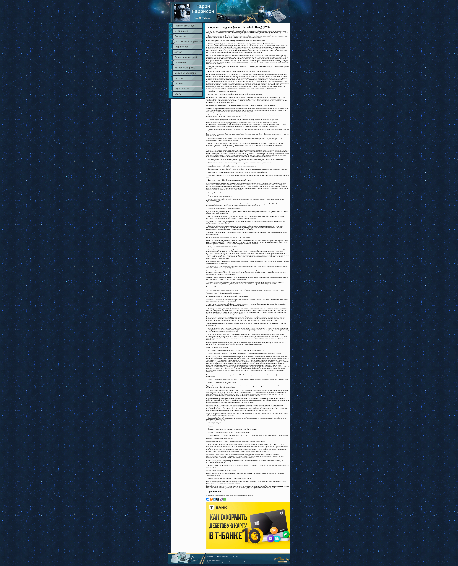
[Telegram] (214, 499)
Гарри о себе (181, 46)
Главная (210, 556)
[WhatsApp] (224, 499)
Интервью (179, 78)
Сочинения (180, 62)
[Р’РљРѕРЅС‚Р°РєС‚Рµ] (207, 499)
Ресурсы (235, 556)
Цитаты (178, 83)
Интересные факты (184, 67)
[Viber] (221, 499)
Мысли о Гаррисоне (185, 73)
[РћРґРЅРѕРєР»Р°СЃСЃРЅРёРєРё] (211, 499)
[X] (217, 499)
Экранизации (181, 88)
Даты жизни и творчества (188, 41)
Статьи (178, 94)
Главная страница (184, 25)
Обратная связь (222, 556)
